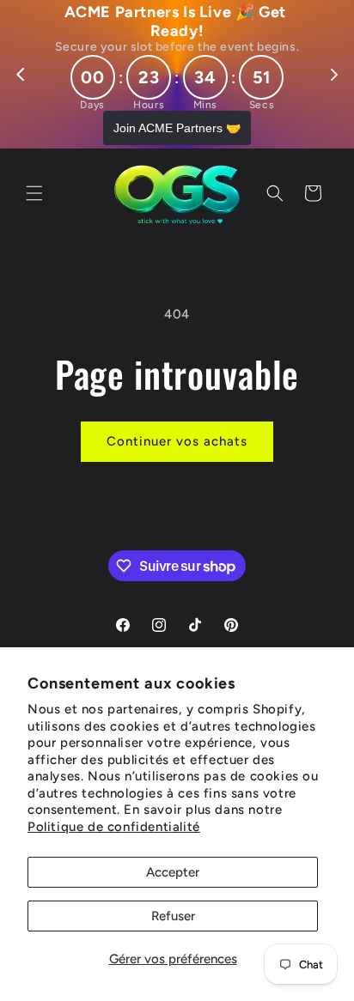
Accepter (172, 872)
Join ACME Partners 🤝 (177, 128)
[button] (34, 193)
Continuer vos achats (177, 441)
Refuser (173, 916)
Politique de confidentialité (113, 826)
